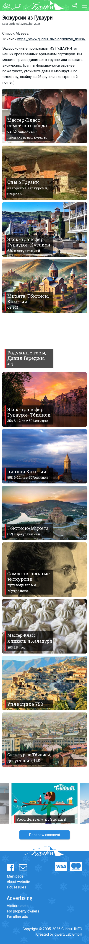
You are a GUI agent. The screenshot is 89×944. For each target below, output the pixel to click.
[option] (44, 803)
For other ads (17, 917)
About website (18, 882)
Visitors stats (18, 906)
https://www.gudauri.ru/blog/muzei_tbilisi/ (51, 39)
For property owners (23, 911)
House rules (16, 887)
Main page (15, 876)
